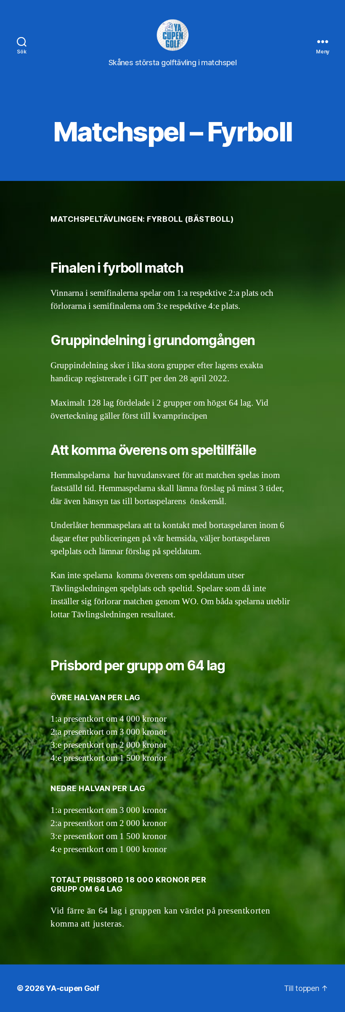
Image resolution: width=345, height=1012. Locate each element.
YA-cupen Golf (72, 988)
